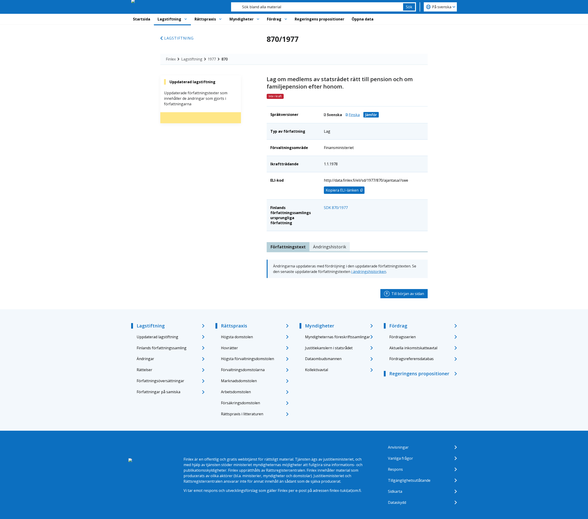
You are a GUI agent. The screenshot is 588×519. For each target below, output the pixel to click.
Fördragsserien (402, 336)
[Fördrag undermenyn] (285, 19)
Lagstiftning (169, 19)
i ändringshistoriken (368, 271)
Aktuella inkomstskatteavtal (413, 347)
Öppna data (362, 19)
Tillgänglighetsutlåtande (409, 480)
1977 (212, 59)
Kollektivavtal (316, 369)
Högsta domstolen (237, 336)
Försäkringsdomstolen (240, 402)
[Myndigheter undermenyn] (257, 19)
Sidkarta (395, 491)
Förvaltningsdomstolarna (243, 369)
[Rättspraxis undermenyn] (220, 19)
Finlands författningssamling (162, 347)
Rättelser (144, 369)
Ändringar (145, 358)
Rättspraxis (205, 19)
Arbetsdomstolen (236, 391)
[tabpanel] (347, 269)
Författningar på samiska (158, 391)
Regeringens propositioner (319, 19)
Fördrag (274, 19)
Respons (395, 469)
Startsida (141, 19)
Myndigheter (241, 19)
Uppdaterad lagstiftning (157, 336)
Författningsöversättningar (160, 380)
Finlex (171, 59)
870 (224, 59)
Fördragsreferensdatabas (411, 358)
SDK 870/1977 (336, 207)
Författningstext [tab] (288, 246)
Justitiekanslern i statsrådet (329, 347)
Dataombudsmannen (323, 358)
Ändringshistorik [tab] (329, 246)
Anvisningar (398, 447)
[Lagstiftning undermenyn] (185, 19)
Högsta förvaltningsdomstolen (247, 358)
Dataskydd (397, 502)
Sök (409, 6)
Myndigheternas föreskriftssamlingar (337, 336)
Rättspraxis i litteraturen (242, 413)
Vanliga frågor (400, 458)
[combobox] (317, 6)
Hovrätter (229, 347)
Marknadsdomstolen (239, 380)
